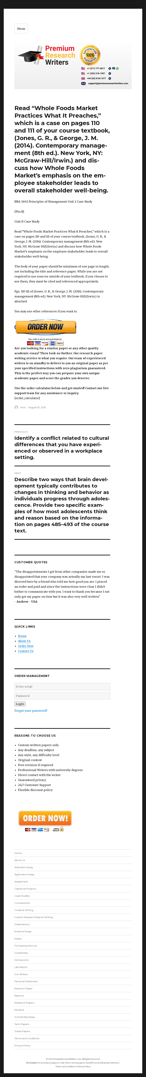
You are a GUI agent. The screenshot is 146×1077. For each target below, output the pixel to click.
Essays (18, 938)
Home (22, 636)
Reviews (19, 1009)
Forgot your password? (30, 710)
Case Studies (22, 895)
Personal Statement (26, 981)
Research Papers (24, 1002)
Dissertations (21, 924)
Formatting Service (25, 945)
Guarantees (21, 952)
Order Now (25, 646)
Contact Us (25, 651)
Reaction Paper (23, 988)
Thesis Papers (22, 1031)
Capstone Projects (25, 888)
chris (22, 407)
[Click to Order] (62, 332)
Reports (19, 995)
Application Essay (24, 874)
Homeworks (21, 960)
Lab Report (20, 967)
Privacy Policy (22, 1045)
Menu (21, 28)
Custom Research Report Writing (33, 917)
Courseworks (22, 902)
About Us (24, 641)
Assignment (21, 881)
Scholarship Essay (24, 1017)
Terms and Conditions (26, 1038)
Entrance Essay (23, 931)
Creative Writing (23, 910)
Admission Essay (23, 867)
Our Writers (21, 974)
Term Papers (21, 1024)
